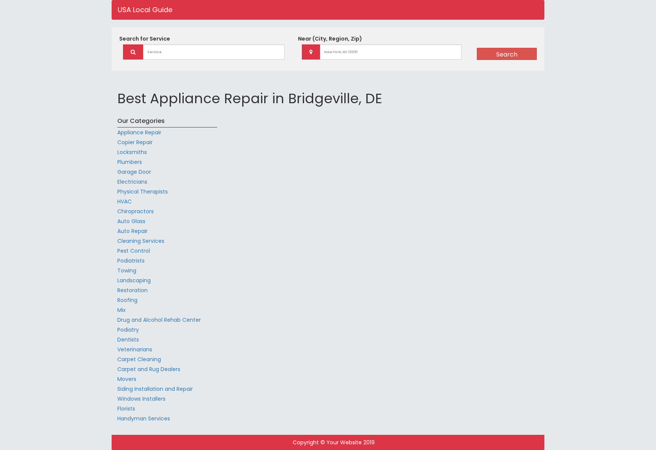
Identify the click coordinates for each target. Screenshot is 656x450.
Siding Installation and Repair (155, 389)
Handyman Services (143, 418)
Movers (126, 379)
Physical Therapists (142, 191)
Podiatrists (131, 260)
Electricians (132, 182)
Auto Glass (131, 221)
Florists (126, 408)
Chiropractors (135, 211)
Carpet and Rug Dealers (148, 369)
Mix (121, 310)
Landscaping (134, 280)
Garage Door (134, 172)
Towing (126, 270)
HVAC (124, 201)
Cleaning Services (140, 241)
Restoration (132, 290)
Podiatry (128, 330)
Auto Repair (132, 231)
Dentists (128, 339)
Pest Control (133, 251)
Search (506, 54)
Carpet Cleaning (139, 359)
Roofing (127, 300)
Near (330, 38)
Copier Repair (135, 142)
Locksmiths (132, 152)
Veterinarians (134, 349)
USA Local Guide (145, 9)
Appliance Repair (139, 132)
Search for (144, 38)
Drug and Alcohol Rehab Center (159, 320)
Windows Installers (141, 399)
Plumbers (129, 162)
